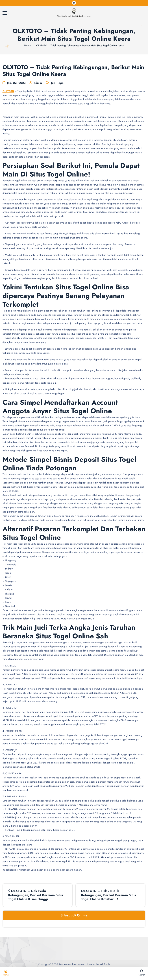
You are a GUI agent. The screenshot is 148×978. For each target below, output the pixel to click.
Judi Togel (57, 83)
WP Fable (105, 964)
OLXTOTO (8, 91)
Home (27, 45)
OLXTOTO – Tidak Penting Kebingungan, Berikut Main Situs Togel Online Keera (80, 45)
